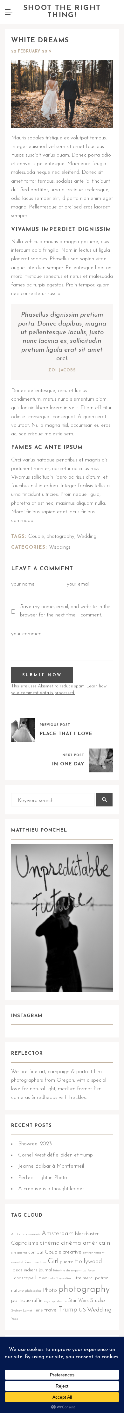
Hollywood (88, 1261)
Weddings (60, 547)
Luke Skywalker (59, 1278)
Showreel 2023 (35, 1144)
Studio (97, 1300)
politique (21, 1300)
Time (38, 1310)
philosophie (33, 1291)
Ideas (17, 1270)
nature (17, 1290)
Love (41, 1278)
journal (45, 1270)
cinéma (50, 1243)
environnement (93, 1253)
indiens (31, 1270)
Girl (53, 1261)
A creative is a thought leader (51, 1189)
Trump (68, 1309)
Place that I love (66, 734)
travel (51, 1310)
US (82, 1310)
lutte (76, 1278)
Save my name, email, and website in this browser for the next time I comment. (65, 611)
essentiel (17, 1262)
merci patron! (96, 1278)
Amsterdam (58, 1233)
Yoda (14, 1319)
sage (47, 1301)
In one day (68, 764)
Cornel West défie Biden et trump (55, 1155)
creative (72, 1252)
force (27, 1262)
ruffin (37, 1300)
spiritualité (59, 1301)
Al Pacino (18, 1234)
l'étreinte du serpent (67, 1270)
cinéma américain (85, 1243)
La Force (89, 1270)
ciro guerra (19, 1253)
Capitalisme (24, 1243)
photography (60, 536)
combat (36, 1252)
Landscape (22, 1278)
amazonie (33, 1234)
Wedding (86, 536)
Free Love (39, 1262)
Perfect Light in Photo (42, 1177)
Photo (50, 1290)
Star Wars (78, 1300)
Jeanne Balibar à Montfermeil (51, 1166)
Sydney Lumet (21, 1310)
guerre (66, 1262)
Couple (36, 536)
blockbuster (87, 1234)
